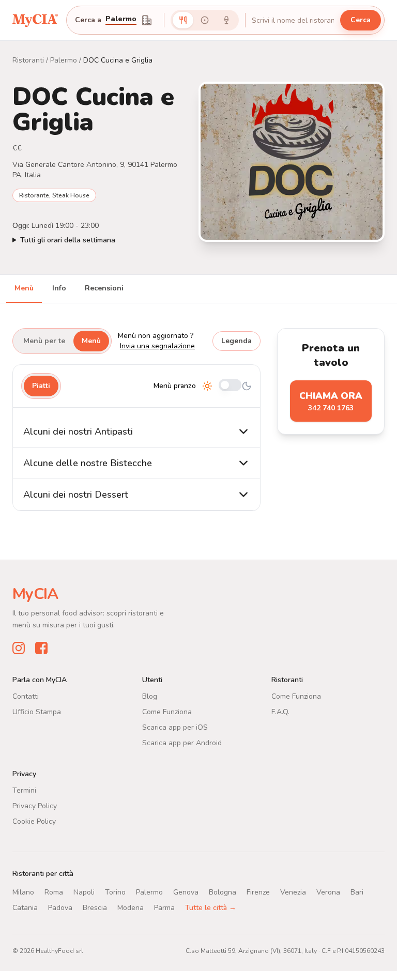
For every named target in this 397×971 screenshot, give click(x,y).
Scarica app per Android (182, 742)
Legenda (236, 341)
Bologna (222, 892)
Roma (53, 892)
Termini (24, 790)
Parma (164, 907)
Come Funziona (167, 711)
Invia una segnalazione (157, 346)
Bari (356, 892)
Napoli (84, 892)
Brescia (95, 907)
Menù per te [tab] (44, 341)
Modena (130, 907)
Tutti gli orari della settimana (67, 240)
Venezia (293, 892)
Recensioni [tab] (104, 288)
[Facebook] (41, 647)
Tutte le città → (210, 907)
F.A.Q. (280, 711)
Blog (149, 696)
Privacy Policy (34, 805)
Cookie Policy (34, 821)
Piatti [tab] (41, 386)
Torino (115, 892)
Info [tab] (59, 288)
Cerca (360, 20)
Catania (25, 907)
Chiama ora (330, 401)
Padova (60, 907)
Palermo (63, 60)
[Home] (35, 19)
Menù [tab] (24, 288)
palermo (120, 20)
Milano (23, 892)
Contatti (25, 696)
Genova (185, 892)
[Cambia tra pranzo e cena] (230, 386)
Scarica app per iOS (175, 727)
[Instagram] (18, 647)
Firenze (258, 892)
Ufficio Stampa (36, 711)
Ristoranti (28, 60)
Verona (328, 892)
